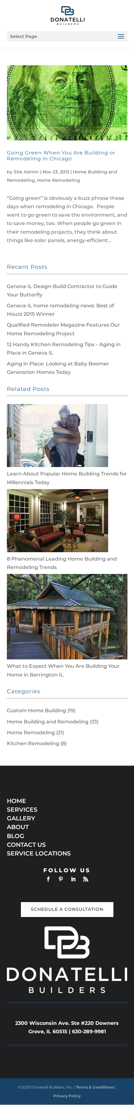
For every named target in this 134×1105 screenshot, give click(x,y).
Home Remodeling (58, 180)
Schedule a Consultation (67, 909)
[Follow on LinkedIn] (73, 879)
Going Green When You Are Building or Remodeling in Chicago (61, 156)
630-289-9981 (89, 1031)
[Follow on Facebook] (48, 879)
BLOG (15, 836)
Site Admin (26, 172)
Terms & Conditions (95, 1087)
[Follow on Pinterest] (61, 879)
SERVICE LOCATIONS (39, 853)
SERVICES (22, 809)
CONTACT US (26, 844)
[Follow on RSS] (86, 879)
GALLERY (21, 818)
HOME (16, 801)
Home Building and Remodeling (48, 722)
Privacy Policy (67, 1096)
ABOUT (18, 827)
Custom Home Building (36, 710)
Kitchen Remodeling (33, 743)
